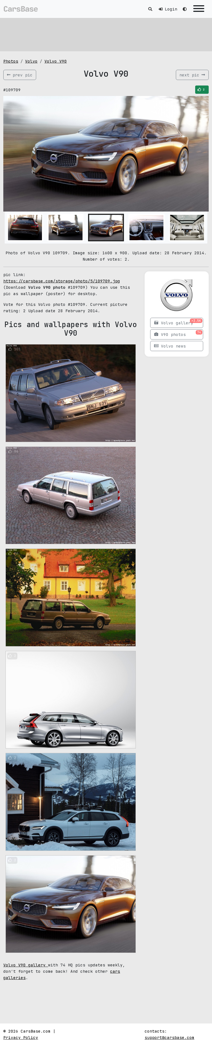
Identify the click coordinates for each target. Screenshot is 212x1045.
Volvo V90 (55, 61)
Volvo (31, 61)
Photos (10, 61)
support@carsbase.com (169, 1037)
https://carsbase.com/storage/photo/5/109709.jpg (61, 281)
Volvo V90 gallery (25, 965)
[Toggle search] (150, 9)
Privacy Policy (20, 1037)
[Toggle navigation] (199, 9)
